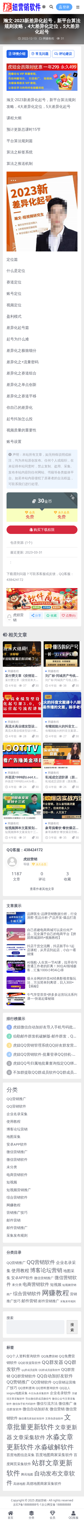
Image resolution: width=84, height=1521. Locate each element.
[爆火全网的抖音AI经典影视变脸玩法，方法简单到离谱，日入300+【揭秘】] (16, 983)
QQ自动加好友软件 (55, 1376)
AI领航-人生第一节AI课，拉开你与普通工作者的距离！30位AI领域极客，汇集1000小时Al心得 (52, 966)
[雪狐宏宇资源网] (42, 598)
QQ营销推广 (16, 1098)
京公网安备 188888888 (56, 1505)
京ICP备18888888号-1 (27, 1505)
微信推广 (66, 1403)
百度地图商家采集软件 (54, 1454)
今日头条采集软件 (38, 1393)
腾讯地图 (27, 1474)
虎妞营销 (18, 617)
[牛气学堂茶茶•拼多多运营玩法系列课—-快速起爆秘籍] (16, 999)
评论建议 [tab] (65, 53)
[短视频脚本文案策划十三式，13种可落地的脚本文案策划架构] (22, 806)
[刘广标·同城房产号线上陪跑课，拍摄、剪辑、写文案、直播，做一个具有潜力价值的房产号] (62, 654)
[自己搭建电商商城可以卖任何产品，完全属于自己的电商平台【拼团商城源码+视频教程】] (16, 934)
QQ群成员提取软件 (49, 1370)
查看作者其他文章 (42, 889)
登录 (66, 7)
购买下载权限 (44, 530)
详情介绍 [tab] (18, 53)
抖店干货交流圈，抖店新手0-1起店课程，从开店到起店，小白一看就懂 (51, 950)
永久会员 (63, 512)
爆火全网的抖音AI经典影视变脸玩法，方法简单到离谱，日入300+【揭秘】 (51, 982)
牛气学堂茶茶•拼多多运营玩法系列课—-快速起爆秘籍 (52, 996)
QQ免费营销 (49, 1356)
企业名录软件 (60, 1392)
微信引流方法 (47, 1403)
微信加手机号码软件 (24, 1403)
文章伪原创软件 (54, 1418)
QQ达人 (65, 1388)
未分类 (12, 1167)
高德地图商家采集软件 (43, 1483)
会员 (32, 512)
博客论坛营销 (17, 1129)
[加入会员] (42, 66)
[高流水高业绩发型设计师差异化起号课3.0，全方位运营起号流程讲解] (22, 704)
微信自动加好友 (36, 1409)
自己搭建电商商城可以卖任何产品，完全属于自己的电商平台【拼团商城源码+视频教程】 (51, 934)
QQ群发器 (52, 1362)
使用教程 (14, 1121)
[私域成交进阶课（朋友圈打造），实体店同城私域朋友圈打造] (62, 755)
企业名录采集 (17, 1114)
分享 (38, 615)
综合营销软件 (17, 1197)
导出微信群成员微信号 (38, 1398)
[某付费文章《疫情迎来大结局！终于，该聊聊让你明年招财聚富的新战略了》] (22, 654)
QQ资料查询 (26, 1388)
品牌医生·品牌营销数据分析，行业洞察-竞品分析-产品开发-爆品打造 (52, 915)
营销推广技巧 (17, 1212)
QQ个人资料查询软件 (23, 1356)
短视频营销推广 (19, 1189)
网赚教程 (48, 38)
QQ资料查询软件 (47, 1388)
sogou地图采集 (17, 1393)
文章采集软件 (29, 1437)
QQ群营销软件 (23, 1376)
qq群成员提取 (29, 1370)
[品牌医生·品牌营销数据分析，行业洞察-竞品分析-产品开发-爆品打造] (16, 918)
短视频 (12, 1182)
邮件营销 (14, 1220)
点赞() (70, 615)
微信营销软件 (17, 1159)
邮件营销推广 (17, 1227)
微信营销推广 (17, 1151)
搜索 (10, 1317)
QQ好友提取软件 (29, 1363)
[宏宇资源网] (42, 80)
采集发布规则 (17, 1235)
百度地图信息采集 (21, 1454)
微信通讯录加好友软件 (31, 1418)
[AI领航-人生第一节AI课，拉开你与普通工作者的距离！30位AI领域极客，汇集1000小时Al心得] (16, 966)
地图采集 (14, 1136)
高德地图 (19, 1484)
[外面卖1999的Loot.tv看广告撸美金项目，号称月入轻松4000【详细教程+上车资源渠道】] (22, 755)
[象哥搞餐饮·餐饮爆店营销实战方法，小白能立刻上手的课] (62, 806)
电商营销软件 (17, 1174)
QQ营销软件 (16, 1106)
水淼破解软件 (54, 1446)
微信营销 (57, 1409)
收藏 (54, 615)
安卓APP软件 (17, 1144)
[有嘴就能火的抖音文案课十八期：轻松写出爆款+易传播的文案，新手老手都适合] (62, 704)
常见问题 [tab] (42, 53)
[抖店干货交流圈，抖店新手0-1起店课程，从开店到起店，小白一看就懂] (16, 950)
